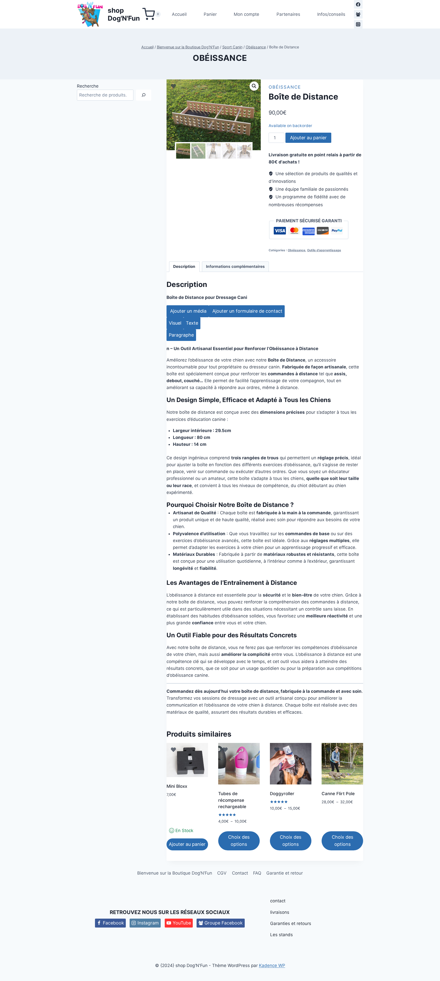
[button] (254, 86)
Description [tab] (184, 266)
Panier (210, 14)
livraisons (279, 912)
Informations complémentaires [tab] (235, 266)
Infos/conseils (331, 14)
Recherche (88, 86)
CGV (222, 873)
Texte (192, 323)
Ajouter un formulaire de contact (246, 311)
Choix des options (239, 840)
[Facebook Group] (358, 14)
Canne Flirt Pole (338, 793)
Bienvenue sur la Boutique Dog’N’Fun (174, 873)
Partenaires (288, 14)
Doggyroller (282, 793)
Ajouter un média (188, 311)
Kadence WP (272, 965)
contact (277, 900)
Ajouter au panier (308, 137)
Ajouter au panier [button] (187, 844)
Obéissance (220, 58)
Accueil (179, 14)
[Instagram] (358, 24)
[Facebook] (358, 4)
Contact (240, 873)
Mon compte (246, 14)
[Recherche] (143, 95)
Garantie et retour (284, 873)
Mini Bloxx (177, 786)
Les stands (281, 934)
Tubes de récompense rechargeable (232, 800)
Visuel (175, 323)
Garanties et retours (290, 923)
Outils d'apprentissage (324, 250)
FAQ (257, 873)
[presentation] (181, 335)
